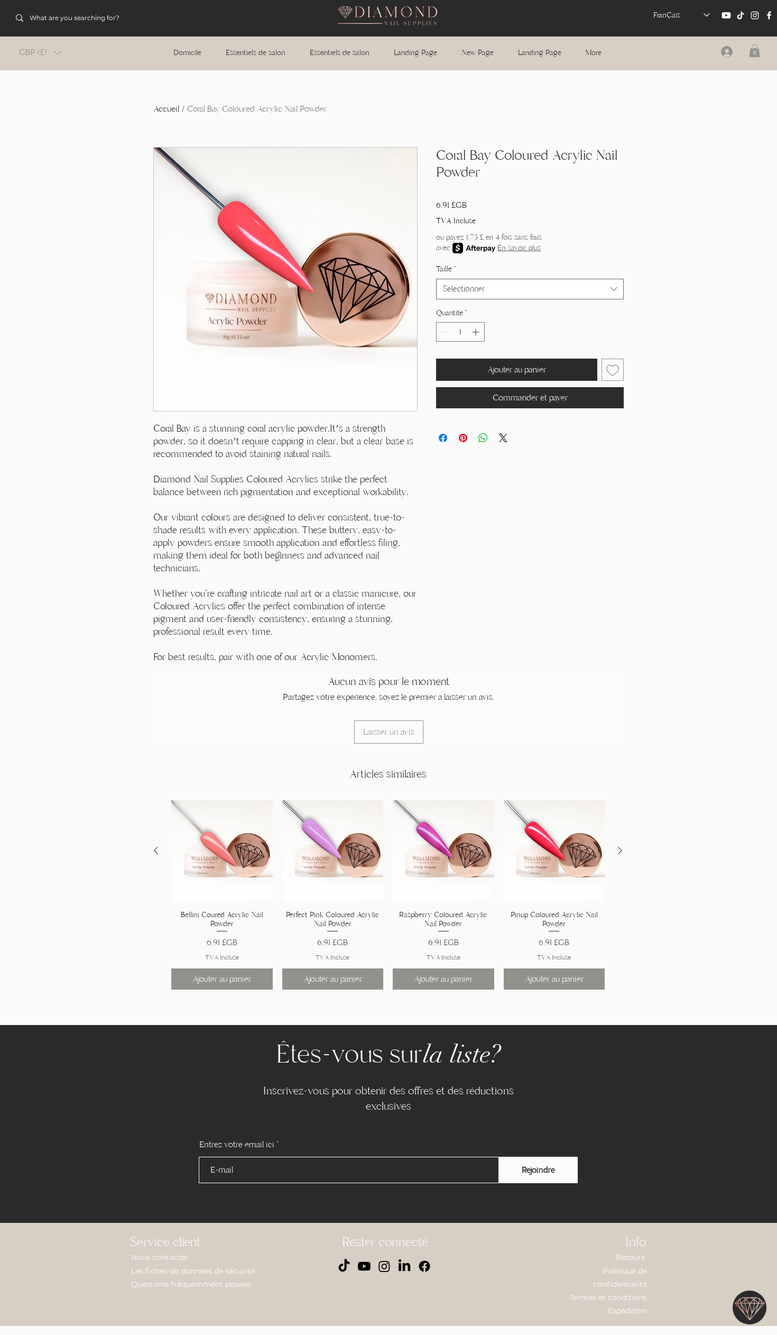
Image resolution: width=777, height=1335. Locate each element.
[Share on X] (503, 438)
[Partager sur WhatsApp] (483, 438)
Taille (446, 269)
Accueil (166, 109)
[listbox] (40, 52)
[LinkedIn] (404, 1266)
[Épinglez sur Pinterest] (463, 438)
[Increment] (476, 332)
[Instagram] (755, 15)
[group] (388, 895)
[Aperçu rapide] (222, 851)
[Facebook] (769, 15)
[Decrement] (444, 332)
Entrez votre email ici (236, 1144)
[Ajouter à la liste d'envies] (613, 370)
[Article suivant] (620, 850)
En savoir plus (519, 248)
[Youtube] (726, 15)
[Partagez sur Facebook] (443, 438)
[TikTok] (740, 15)
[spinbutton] (460, 332)
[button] (40, 52)
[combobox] (530, 289)
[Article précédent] (156, 850)
